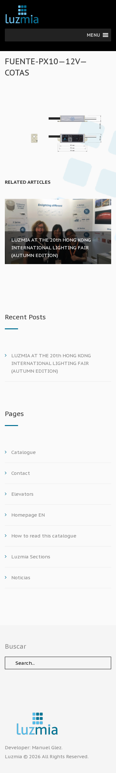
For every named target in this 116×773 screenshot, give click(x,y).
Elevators (22, 494)
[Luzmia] (58, 723)
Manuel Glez (47, 747)
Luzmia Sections (30, 557)
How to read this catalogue (43, 536)
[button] (93, 35)
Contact (20, 473)
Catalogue (23, 452)
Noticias (20, 577)
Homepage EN (28, 515)
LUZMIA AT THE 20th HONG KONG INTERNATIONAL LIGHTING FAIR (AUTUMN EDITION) (51, 363)
